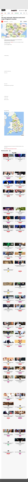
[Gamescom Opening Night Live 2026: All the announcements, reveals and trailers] (8, 305)
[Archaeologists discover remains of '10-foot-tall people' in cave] (8, 439)
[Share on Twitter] (25, 21)
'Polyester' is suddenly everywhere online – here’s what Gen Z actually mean (20, 470)
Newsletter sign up (22, 10)
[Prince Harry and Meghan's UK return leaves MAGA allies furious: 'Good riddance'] (20, 394)
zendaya (20, 408)
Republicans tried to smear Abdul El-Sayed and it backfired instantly (20, 327)
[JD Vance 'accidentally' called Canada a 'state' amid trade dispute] (20, 244)
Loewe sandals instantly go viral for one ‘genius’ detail (20, 257)
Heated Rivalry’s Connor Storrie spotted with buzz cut (20, 345)
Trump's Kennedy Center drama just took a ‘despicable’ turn (8, 300)
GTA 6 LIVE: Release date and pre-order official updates (20, 159)
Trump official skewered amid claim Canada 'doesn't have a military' (20, 336)
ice (8, 160)
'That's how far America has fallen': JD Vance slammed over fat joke (20, 194)
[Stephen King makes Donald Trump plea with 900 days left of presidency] (8, 226)
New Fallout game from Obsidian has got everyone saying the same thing (8, 407)
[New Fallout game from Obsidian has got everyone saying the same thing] (8, 403)
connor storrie (20, 346)
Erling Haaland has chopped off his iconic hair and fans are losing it (8, 398)
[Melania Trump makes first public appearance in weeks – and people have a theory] (20, 305)
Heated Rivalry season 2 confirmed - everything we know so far (20, 371)
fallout (8, 408)
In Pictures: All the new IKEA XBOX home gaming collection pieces (8, 248)
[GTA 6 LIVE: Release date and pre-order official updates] (20, 155)
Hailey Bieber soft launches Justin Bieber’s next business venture (8, 327)
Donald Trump (8, 346)
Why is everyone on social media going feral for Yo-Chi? (8, 362)
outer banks (8, 471)
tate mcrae (8, 222)
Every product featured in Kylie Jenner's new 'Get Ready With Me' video (8, 380)
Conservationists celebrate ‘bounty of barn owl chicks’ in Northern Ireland (8, 270)
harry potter (8, 337)
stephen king (8, 231)
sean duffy (20, 337)
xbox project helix (20, 213)
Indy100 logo (14, 10)
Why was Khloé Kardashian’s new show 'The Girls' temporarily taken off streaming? (20, 416)
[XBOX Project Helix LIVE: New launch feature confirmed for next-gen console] (20, 208)
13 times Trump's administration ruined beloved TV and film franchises (8, 416)
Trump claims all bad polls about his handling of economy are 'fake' (20, 230)
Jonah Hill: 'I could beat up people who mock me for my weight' (20, 177)
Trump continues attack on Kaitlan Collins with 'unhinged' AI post (8, 185)
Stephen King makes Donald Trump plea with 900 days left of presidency (8, 230)
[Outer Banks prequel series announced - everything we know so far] (8, 466)
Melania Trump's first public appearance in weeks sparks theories (20, 309)
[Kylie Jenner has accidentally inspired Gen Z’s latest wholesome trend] (8, 430)
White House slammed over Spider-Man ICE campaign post (8, 159)
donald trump (8, 213)
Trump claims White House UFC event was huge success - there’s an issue (8, 212)
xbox (8, 249)
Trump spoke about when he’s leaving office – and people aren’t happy (8, 194)
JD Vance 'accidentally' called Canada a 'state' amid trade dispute (20, 248)
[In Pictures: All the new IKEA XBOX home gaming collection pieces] (8, 244)
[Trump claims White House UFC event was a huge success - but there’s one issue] (8, 208)
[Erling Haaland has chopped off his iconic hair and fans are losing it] (8, 394)
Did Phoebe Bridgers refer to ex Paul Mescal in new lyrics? (8, 177)
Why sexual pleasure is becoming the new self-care (20, 452)
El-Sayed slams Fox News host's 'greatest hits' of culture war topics (8, 452)
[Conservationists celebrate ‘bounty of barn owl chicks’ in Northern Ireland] (8, 264)
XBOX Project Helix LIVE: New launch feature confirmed (20, 212)
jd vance (20, 249)
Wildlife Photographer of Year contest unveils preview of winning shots (8, 291)
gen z (20, 471)
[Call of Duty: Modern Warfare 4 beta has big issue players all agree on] (20, 376)
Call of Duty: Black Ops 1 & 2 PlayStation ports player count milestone (20, 443)
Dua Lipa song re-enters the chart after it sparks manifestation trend (20, 434)
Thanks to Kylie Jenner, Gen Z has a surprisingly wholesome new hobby (8, 434)
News (2, 15)
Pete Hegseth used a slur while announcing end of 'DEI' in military (8, 257)
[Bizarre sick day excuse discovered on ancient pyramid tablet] (20, 475)
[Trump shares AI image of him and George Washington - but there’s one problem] (8, 368)
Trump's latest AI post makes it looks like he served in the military (20, 221)
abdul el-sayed (20, 328)
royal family (20, 399)
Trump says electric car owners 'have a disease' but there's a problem (20, 185)
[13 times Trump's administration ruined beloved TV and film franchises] (8, 412)
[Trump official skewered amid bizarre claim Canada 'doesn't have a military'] (20, 332)
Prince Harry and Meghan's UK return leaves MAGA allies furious (20, 398)
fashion (8, 328)
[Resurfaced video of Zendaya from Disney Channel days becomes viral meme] (20, 403)
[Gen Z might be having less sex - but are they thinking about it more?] (20, 448)
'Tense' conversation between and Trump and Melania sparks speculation (20, 265)
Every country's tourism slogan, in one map (11, 148)
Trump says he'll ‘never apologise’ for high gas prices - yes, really (20, 362)
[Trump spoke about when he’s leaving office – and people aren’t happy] (8, 191)
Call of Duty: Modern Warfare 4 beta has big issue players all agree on (20, 380)
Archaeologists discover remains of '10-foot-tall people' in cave (8, 443)
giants (8, 444)
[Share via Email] (26, 21)
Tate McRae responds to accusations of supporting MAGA (8, 221)
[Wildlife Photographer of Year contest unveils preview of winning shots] (8, 286)
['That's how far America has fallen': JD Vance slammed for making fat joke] (20, 191)
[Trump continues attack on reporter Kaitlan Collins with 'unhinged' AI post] (8, 182)
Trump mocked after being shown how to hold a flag (20, 287)
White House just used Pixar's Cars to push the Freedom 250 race (8, 345)
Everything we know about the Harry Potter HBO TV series (8, 336)
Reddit (12, 42)
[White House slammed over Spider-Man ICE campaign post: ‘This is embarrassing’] (8, 155)
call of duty (20, 444)
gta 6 (20, 160)
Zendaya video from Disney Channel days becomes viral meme (20, 407)
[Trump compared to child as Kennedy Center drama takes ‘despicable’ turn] (8, 296)
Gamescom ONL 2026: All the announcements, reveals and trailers (8, 309)
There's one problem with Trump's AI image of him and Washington (8, 371)
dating (20, 453)
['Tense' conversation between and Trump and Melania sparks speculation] (20, 262)
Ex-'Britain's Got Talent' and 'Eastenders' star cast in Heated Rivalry (20, 300)
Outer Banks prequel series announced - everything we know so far (8, 470)
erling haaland (8, 399)
